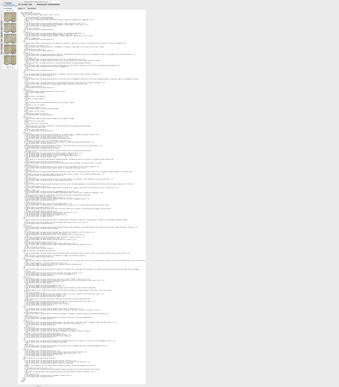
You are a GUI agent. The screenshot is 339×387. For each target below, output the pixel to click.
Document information (53, 4)
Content (1, 23)
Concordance (1, 46)
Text (20, 4)
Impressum (39, 386)
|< (21, 8)
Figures (1, 28)
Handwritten (1, 34)
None (1, 52)
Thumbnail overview (42, 4)
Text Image (24, 4)
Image (30, 4)
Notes (1, 40)
